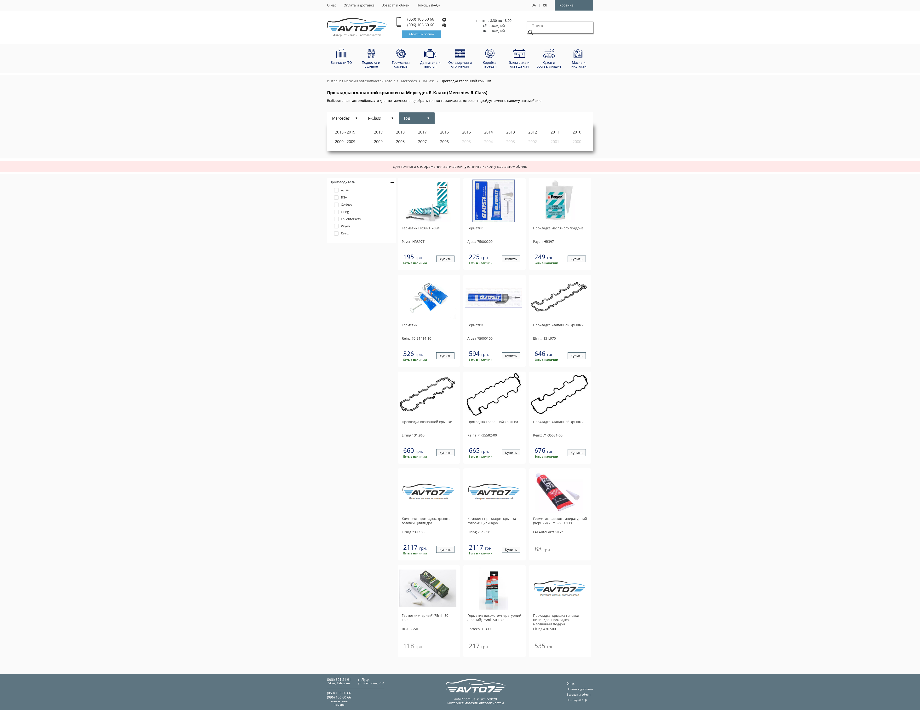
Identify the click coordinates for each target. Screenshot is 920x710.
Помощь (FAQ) (428, 5)
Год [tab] (407, 118)
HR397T (413, 241)
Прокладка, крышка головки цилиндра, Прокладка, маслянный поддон (556, 619)
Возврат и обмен (395, 5)
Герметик (475, 228)
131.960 (413, 435)
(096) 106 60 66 (421, 25)
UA (533, 5)
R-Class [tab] (374, 118)
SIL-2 (548, 532)
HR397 (543, 241)
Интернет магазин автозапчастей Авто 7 (361, 81)
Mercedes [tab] (341, 118)
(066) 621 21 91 (339, 679)
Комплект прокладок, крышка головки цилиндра (426, 521)
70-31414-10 (416, 338)
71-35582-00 (482, 435)
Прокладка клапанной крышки (466, 81)
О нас (331, 5)
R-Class (429, 81)
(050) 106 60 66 (421, 19)
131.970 (544, 338)
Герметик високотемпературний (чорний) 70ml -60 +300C (560, 521)
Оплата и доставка (359, 5)
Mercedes (409, 81)
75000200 (480, 241)
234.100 (413, 532)
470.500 (544, 629)
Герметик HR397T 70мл (421, 228)
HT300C (480, 629)
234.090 (478, 532)
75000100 (480, 338)
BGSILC (411, 629)
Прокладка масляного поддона (558, 228)
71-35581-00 (548, 435)
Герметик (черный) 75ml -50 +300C (425, 617)
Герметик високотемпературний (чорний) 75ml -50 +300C (494, 617)
